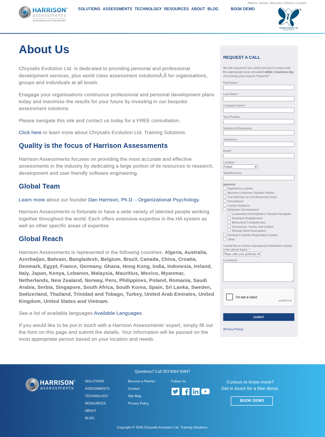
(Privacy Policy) (233, 329)
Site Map (134, 396)
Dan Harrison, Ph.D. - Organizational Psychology (143, 199)
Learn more (32, 199)
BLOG (212, 9)
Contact (301, 3)
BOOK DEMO (243, 9)
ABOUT (90, 411)
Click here (30, 132)
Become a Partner (282, 3)
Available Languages (118, 313)
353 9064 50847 (176, 371)
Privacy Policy (138, 403)
